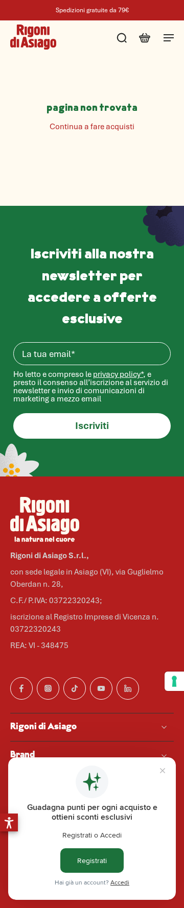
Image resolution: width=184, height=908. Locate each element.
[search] (121, 37)
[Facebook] (21, 688)
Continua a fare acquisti (92, 127)
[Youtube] (101, 688)
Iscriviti (92, 425)
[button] (9, 822)
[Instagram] (48, 688)
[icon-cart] (144, 37)
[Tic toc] (74, 688)
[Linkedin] (128, 688)
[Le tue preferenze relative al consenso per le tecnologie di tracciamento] (174, 681)
